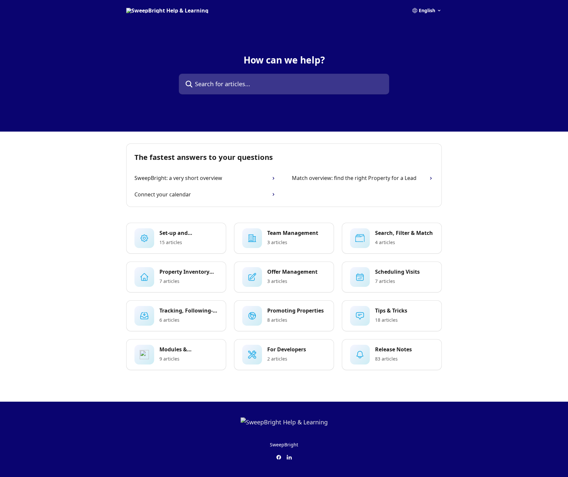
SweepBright (284, 444)
